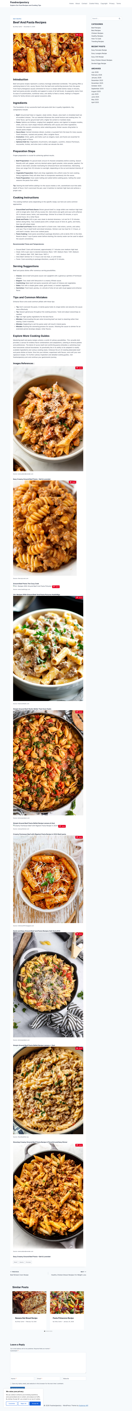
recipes (28, 1262)
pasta (22, 1262)
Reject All (23, 1403)
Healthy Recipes (97, 36)
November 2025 (97, 83)
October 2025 (96, 86)
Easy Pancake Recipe (99, 50)
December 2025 (97, 80)
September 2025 (97, 89)
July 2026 (95, 72)
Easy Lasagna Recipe (99, 53)
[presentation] (29, 1302)
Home (71, 3)
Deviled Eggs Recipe (98, 63)
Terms (118, 3)
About (77, 3)
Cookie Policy (94, 3)
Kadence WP (83, 1405)
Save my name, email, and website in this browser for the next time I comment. (38, 1383)
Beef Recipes (96, 28)
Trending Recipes (97, 41)
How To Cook (96, 39)
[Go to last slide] (15, 1310)
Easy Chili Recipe (97, 57)
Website (66, 1378)
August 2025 (96, 91)
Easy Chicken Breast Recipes (101, 60)
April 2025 (95, 102)
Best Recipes (17, 18)
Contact (84, 3)
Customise (12, 1403)
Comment (14, 1351)
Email (39, 1378)
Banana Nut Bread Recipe (26, 1318)
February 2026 (96, 75)
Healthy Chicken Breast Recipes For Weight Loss (68, 1273)
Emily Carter (18, 26)
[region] (23, 1398)
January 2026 (96, 78)
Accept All (35, 1403)
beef (15, 1262)
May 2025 (95, 99)
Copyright (104, 3)
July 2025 (94, 94)
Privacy (111, 3)
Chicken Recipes (97, 33)
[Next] (81, 1310)
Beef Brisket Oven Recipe (19, 1273)
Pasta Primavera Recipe (63, 1318)
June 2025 (95, 97)
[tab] (44, 1331)
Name (14, 1378)
